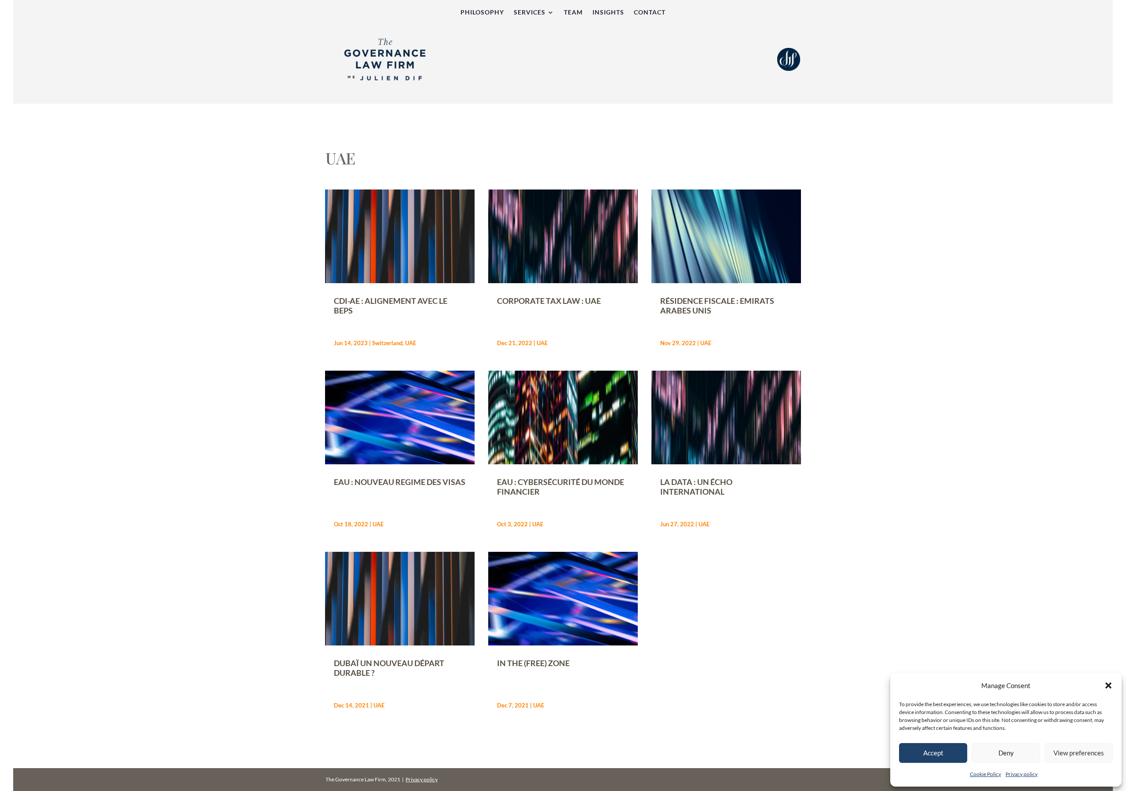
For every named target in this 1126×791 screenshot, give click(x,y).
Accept (933, 753)
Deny (1006, 753)
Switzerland (387, 342)
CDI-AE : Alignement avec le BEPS (390, 305)
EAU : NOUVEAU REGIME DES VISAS (399, 482)
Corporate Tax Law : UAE (549, 301)
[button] (1108, 685)
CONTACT (649, 12)
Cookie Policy (985, 774)
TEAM (573, 12)
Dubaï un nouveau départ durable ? (389, 668)
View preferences (1078, 753)
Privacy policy (1021, 774)
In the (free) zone (533, 663)
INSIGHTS (608, 12)
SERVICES (529, 12)
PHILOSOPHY (482, 12)
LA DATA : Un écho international (696, 486)
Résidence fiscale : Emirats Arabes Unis (717, 305)
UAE (410, 342)
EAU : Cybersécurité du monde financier (560, 486)
